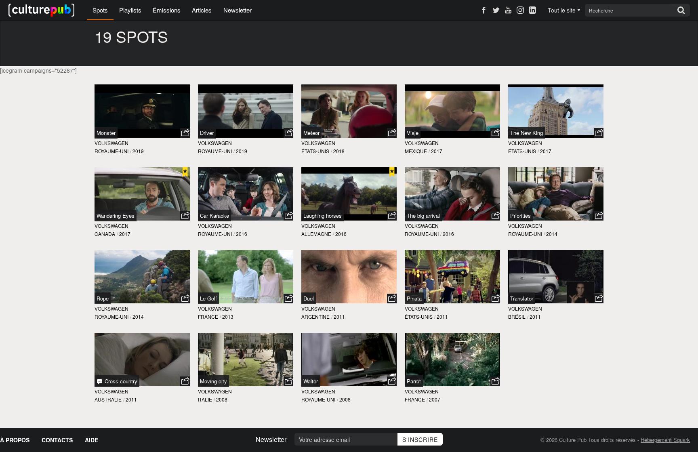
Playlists (130, 10)
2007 (434, 399)
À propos (14, 440)
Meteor (311, 133)
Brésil (517, 316)
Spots (100, 10)
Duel (308, 298)
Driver (207, 133)
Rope (103, 298)
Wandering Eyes (116, 215)
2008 (221, 399)
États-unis (315, 150)
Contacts (57, 440)
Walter (310, 381)
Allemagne (316, 233)
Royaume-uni (111, 150)
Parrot (414, 381)
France (208, 316)
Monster (106, 133)
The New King (526, 133)
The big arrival (423, 215)
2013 (227, 316)
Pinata (414, 298)
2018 (339, 150)
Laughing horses (322, 215)
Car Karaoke (214, 215)
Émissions (167, 10)
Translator (521, 298)
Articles (202, 10)
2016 (241, 233)
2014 (551, 233)
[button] (185, 133)
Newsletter (237, 10)
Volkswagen (111, 142)
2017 (436, 150)
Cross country (120, 381)
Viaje (412, 133)
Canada (105, 233)
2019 (138, 150)
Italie (205, 399)
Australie (108, 399)
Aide (91, 440)
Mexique (416, 150)
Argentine (315, 316)
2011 (339, 316)
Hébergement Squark (665, 440)
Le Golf (208, 298)
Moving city (213, 381)
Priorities (520, 215)
